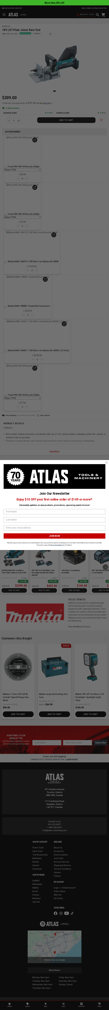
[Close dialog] (106, 462)
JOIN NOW (54, 536)
